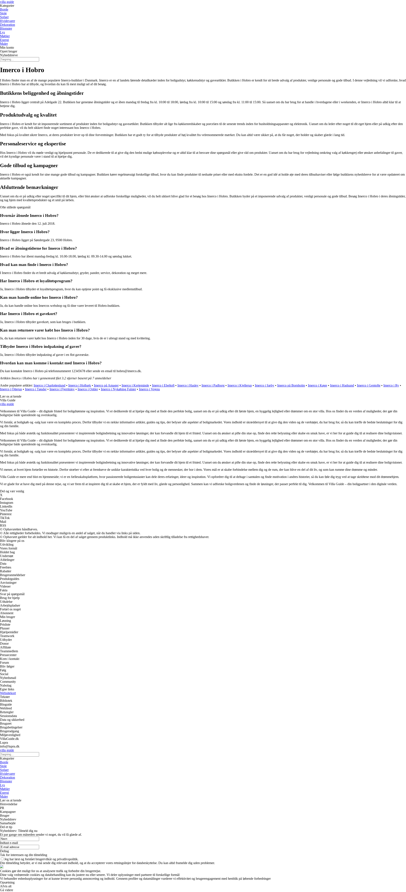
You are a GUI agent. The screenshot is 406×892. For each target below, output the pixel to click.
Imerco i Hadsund (342, 385)
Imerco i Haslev (188, 385)
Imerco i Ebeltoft (163, 385)
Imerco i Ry (391, 385)
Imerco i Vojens (149, 389)
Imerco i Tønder (36, 389)
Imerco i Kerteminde (135, 385)
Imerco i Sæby (264, 385)
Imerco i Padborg (213, 385)
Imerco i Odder (88, 389)
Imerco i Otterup (11, 389)
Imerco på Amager (106, 385)
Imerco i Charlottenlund (49, 385)
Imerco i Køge (317, 385)
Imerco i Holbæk (79, 385)
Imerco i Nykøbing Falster (118, 389)
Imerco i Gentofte (368, 385)
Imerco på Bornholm (291, 385)
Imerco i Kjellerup (240, 385)
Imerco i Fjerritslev (62, 389)
